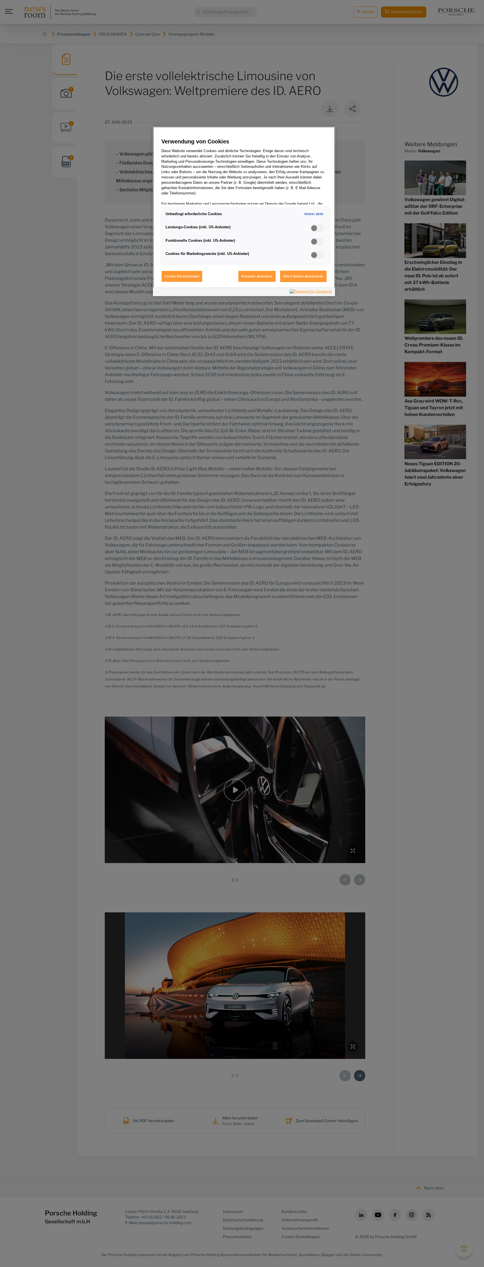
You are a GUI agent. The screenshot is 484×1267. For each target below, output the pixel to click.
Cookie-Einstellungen (181, 276)
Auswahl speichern (257, 276)
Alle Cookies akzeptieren (303, 276)
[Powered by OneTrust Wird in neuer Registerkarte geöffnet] (311, 292)
